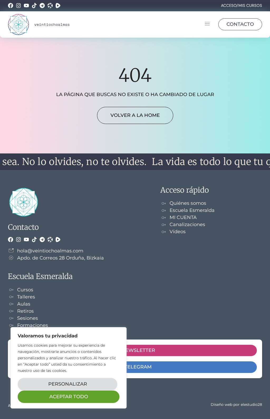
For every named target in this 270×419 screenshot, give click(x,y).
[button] (207, 24)
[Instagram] (18, 5)
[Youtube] (26, 5)
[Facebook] (10, 5)
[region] (69, 367)
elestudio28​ (251, 404)
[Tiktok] (34, 5)
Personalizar (67, 384)
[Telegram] (42, 5)
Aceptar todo (68, 397)
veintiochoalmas (52, 24)
